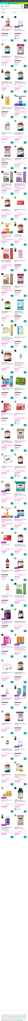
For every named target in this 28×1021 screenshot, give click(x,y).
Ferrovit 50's (6, 544)
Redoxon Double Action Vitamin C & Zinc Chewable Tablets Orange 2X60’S (20, 648)
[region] (14, 1015)
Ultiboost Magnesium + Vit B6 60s (20, 828)
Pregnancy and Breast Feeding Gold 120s (20, 468)
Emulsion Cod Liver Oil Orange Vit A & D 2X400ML (7, 236)
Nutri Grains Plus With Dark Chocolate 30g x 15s (7, 287)
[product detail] (7, 22)
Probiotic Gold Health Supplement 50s (7, 108)
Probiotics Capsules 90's (7, 596)
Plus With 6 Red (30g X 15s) (7, 261)
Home (3, 9)
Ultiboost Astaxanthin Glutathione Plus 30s (20, 57)
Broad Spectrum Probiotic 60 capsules (19, 313)
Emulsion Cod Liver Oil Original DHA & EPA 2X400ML (20, 109)
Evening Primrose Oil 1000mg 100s (20, 545)
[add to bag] (12, 40)
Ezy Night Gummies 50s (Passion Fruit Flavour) (7, 623)
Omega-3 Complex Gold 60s (20, 673)
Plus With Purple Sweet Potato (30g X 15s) (20, 185)
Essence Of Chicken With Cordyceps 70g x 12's (20, 389)
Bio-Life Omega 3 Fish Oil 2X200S (20, 520)
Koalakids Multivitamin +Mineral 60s (20, 622)
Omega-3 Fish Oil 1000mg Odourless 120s (7, 83)
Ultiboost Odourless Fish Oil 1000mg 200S (20, 495)
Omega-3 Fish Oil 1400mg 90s (20, 801)
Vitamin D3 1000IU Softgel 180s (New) (7, 698)
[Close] (26, 1012)
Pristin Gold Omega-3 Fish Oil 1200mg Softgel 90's (20, 776)
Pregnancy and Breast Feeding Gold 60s (7, 442)
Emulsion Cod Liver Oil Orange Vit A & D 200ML (7, 520)
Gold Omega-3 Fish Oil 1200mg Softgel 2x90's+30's (7, 338)
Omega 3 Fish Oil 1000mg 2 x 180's (7, 389)
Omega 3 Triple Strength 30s (20, 133)
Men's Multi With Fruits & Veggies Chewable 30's (20, 364)
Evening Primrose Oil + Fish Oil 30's (7, 750)
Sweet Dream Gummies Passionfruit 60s (7, 828)
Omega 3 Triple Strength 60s (7, 57)
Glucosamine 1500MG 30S (7, 363)
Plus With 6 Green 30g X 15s (20, 596)
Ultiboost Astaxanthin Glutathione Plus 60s (7, 160)
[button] (26, 6)
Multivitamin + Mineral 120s (20, 159)
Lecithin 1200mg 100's (7, 312)
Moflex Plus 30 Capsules (7, 30)
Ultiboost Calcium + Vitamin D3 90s (20, 441)
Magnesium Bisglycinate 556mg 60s (20, 30)
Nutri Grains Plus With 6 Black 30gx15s (7, 185)
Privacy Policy (20, 1019)
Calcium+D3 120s (18, 236)
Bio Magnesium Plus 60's (6, 210)
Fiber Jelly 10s (20, 337)
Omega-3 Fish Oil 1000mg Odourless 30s (20, 83)
